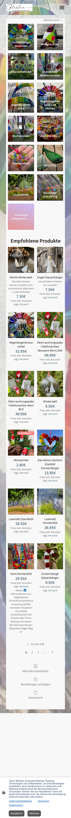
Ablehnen (34, 813)
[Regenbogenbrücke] (21, 90)
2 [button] (32, 652)
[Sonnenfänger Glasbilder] (21, 31)
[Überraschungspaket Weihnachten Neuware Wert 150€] (50, 325)
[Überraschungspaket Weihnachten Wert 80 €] (21, 384)
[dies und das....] (50, 123)
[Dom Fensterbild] (21, 556)
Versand (23, 304)
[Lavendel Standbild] (21, 502)
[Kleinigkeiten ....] (21, 152)
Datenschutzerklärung (20, 801)
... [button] (45, 652)
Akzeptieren (16, 813)
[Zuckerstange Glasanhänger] (50, 556)
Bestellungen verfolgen (35, 684)
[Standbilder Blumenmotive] (50, 60)
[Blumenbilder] (21, 123)
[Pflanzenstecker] (21, 60)
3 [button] (38, 652)
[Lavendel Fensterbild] (50, 502)
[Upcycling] (50, 152)
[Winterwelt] (50, 384)
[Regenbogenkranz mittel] (21, 325)
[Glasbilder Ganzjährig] (50, 181)
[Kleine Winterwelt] (21, 260)
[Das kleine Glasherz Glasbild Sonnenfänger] (50, 443)
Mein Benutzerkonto (35, 671)
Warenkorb (35, 697)
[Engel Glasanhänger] (50, 260)
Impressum (43, 801)
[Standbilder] (21, 181)
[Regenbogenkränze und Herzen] (50, 90)
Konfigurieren (16, 805)
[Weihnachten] (50, 31)
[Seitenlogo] (19, 7)
